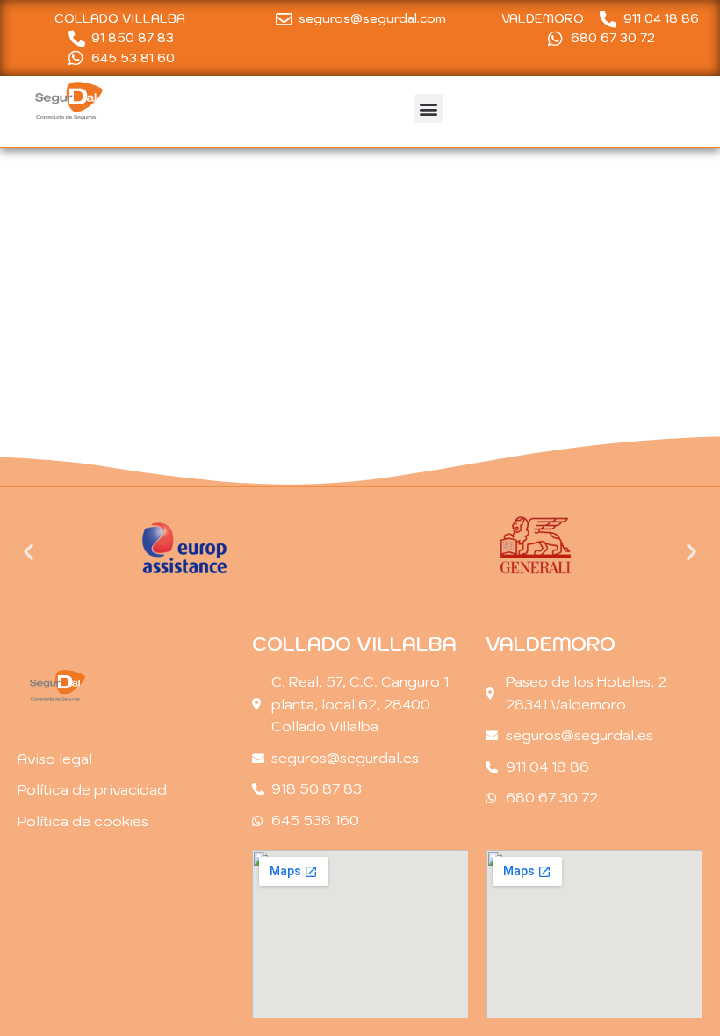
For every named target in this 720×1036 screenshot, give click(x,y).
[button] (428, 108)
